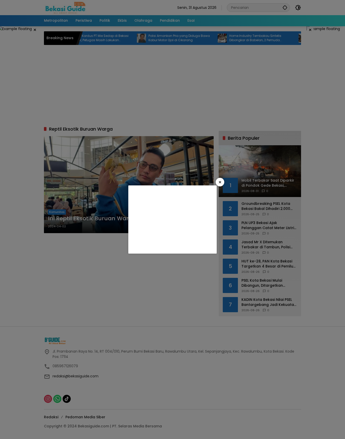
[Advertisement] (172, 219)
